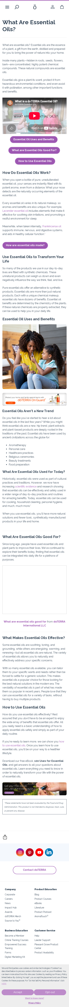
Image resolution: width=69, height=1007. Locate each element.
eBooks (38, 903)
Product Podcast (42, 912)
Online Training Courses (16, 940)
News (8, 903)
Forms (8, 952)
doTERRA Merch (13, 916)
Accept (17, 992)
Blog (36, 894)
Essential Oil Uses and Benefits (33, 139)
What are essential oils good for (25, 621)
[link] (52, 7)
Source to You (12, 920)
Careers (9, 898)
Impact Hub (11, 907)
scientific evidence (26, 486)
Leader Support (42, 940)
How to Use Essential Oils (35, 161)
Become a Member (14, 935)
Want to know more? (34, 998)
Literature (39, 907)
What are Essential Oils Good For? (34, 150)
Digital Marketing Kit (15, 956)
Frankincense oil (51, 226)
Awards (8, 912)
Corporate (10, 894)
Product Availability (44, 952)
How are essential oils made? (25, 245)
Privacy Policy (34, 1003)
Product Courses (42, 898)
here (4, 984)
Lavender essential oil (15, 210)
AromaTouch (41, 916)
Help (36, 935)
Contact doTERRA (34, 869)
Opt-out (50, 992)
